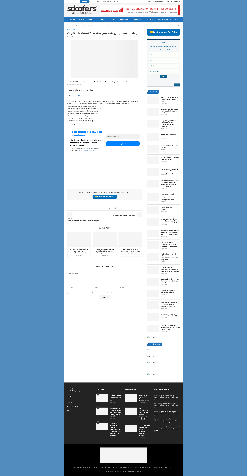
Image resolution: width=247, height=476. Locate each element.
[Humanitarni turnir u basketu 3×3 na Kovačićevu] (130, 240)
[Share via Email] (117, 208)
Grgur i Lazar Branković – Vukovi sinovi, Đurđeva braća (169, 99)
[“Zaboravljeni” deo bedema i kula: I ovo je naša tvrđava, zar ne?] (153, 282)
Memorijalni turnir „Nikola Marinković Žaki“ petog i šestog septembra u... (105, 251)
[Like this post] (105, 208)
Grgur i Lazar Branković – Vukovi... (107, 1)
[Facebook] (67, 1)
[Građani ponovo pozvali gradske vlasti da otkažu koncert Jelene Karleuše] (102, 411)
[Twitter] (70, 1)
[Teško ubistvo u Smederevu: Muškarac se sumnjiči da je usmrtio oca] (153, 270)
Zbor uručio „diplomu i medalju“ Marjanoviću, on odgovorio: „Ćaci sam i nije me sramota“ (115, 429)
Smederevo (150, 19)
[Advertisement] (104, 173)
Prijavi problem (125, 19)
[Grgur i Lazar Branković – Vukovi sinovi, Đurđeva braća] (153, 100)
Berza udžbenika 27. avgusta (167, 208)
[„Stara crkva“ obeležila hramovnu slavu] (153, 137)
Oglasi (176, 19)
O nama (149, 1)
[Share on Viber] (115, 208)
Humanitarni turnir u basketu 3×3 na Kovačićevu (130, 250)
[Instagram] (72, 1)
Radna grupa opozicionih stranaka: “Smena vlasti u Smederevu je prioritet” (170, 221)
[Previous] (91, 1)
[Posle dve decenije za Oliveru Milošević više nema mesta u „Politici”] (153, 328)
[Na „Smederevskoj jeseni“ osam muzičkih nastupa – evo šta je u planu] (153, 112)
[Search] (179, 25)
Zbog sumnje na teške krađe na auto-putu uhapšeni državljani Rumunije (168, 123)
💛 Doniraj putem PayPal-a (104, 197)
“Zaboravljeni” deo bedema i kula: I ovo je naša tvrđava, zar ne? (170, 281)
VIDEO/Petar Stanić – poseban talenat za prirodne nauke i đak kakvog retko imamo (168, 197)
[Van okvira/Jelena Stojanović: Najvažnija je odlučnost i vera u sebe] (153, 245)
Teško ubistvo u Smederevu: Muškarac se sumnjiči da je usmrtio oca (170, 269)
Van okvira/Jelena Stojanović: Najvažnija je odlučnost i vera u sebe (169, 244)
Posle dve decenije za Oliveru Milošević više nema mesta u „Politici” (170, 327)
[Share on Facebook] (107, 208)
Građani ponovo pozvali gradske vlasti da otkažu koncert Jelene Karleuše (115, 412)
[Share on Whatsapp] (113, 208)
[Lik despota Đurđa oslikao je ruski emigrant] (153, 160)
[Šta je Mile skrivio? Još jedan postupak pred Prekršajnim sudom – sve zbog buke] (153, 257)
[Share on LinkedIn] (111, 208)
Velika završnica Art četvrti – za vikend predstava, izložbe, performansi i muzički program (170, 183)
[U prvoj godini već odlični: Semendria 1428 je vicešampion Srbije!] (79, 240)
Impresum (177, 1)
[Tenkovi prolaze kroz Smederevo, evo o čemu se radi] (102, 398)
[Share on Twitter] (109, 208)
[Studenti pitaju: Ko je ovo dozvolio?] (153, 149)
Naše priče (91, 19)
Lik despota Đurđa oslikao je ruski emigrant (170, 158)
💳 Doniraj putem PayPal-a (163, 32)
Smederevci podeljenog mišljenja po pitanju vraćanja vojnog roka (169, 304)
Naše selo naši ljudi (164, 19)
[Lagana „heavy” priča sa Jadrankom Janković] (153, 293)
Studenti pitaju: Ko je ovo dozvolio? (169, 147)
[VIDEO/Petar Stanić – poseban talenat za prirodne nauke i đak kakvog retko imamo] (153, 197)
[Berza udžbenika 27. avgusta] (153, 210)
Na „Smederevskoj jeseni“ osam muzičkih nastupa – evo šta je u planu (170, 111)
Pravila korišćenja (159, 1)
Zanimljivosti (137, 19)
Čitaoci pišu (112, 19)
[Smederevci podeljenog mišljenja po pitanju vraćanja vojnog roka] (153, 305)
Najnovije (72, 19)
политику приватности (86, 150)
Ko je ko (101, 19)
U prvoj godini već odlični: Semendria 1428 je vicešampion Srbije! (79, 251)
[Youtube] (74, 1)
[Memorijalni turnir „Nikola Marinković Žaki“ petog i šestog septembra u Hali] (105, 240)
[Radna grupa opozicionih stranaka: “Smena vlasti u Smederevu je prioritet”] (153, 222)
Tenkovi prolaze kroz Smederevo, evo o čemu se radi (115, 398)
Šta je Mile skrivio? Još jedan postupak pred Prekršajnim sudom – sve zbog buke (169, 257)
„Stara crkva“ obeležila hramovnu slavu (168, 135)
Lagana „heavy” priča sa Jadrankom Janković (169, 292)
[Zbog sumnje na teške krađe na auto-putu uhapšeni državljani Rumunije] (153, 123)
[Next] (94, 1)
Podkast (82, 19)
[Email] (76, 1)
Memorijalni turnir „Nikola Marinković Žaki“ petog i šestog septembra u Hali (170, 232)
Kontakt (169, 1)
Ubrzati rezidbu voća (77, 95)
